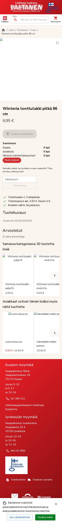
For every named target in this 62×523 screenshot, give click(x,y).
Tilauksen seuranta (42, 479)
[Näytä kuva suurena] (57, 42)
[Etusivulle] (3, 30)
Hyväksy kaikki (45, 517)
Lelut (11, 30)
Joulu (33, 30)
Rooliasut (22, 30)
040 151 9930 (18, 450)
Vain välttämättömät (19, 517)
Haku (14, 16)
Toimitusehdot (18, 479)
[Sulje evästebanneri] (56, 504)
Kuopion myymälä (19, 364)
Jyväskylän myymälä (21, 417)
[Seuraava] (54, 275)
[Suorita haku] (15, 19)
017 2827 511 (18, 398)
